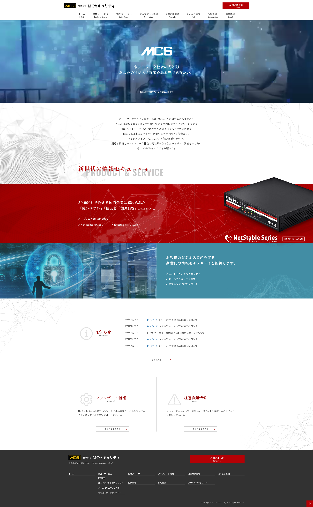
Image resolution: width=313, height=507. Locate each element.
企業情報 (213, 15)
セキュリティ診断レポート (183, 283)
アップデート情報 (149, 15)
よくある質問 (193, 15)
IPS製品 (101, 478)
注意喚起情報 (172, 15)
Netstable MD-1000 (126, 224)
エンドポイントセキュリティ (184, 273)
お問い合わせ (236, 6)
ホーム (81, 15)
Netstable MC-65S (92, 224)
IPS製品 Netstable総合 (94, 218)
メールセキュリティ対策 (182, 278)
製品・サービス (101, 15)
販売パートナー (124, 15)
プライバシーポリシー (198, 482)
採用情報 (230, 15)
